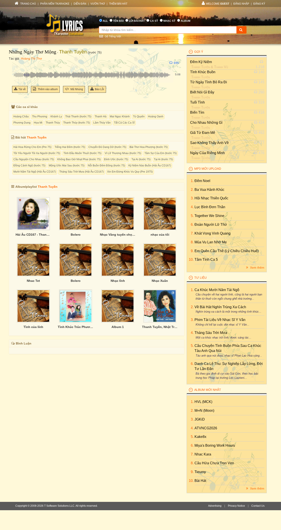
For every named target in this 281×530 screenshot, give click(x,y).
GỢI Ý (198, 51)
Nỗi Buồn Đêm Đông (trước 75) (106, 165)
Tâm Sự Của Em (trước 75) (160, 153)
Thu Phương (39, 116)
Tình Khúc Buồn (202, 72)
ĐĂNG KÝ (259, 3)
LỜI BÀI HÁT (137, 20)
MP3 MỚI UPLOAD (207, 168)
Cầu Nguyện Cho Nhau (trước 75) (33, 159)
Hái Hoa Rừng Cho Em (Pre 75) (32, 147)
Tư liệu (200, 277)
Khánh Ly (56, 116)
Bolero (76, 234)
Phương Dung (22, 122)
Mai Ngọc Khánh (120, 116)
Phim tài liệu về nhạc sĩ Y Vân (220, 320)
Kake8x (200, 437)
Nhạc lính (118, 280)
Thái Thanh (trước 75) (78, 116)
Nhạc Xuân (160, 280)
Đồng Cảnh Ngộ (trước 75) (29, 165)
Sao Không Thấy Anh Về (209, 143)
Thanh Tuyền (73, 52)
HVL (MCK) (203, 402)
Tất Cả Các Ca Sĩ (124, 122)
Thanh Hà (100, 116)
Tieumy (200, 472)
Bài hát (200, 481)
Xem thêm (256, 267)
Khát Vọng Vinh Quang (213, 233)
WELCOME (217, 3)
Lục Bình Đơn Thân (210, 207)
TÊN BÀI (118, 20)
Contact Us (258, 505)
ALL (105, 20)
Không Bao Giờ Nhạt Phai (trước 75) (79, 159)
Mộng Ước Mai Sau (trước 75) (67, 165)
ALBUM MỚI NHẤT (207, 390)
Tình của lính (33, 327)
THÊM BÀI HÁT (118, 3)
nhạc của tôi (160, 234)
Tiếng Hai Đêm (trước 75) (70, 147)
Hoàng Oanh (155, 116)
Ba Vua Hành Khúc (209, 189)
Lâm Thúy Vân (102, 122)
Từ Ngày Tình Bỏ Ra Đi (208, 82)
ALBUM (185, 20)
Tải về (22, 89)
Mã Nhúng (76, 89)
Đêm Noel (202, 181)
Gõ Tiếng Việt (112, 36)
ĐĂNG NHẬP (241, 3)
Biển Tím (197, 112)
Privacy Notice (236, 505)
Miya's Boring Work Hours (215, 445)
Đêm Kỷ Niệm (201, 62)
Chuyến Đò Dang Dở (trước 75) (107, 147)
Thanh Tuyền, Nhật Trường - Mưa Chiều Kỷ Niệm (160, 327)
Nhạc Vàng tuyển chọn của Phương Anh (117, 234)
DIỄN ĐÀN (80, 3)
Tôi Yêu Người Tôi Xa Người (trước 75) (36, 153)
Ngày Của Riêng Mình (207, 153)
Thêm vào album (47, 89)
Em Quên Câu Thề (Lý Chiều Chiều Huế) (227, 251)
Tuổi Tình (197, 102)
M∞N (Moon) (204, 410)
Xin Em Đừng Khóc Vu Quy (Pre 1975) (130, 171)
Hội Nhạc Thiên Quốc (211, 198)
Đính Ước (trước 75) (116, 159)
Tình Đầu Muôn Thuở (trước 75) (82, 153)
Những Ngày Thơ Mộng (32, 52)
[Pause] (16, 62)
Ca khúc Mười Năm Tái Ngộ (217, 290)
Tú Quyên (139, 116)
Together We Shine (209, 216)
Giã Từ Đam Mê (202, 133)
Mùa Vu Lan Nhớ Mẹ (211, 242)
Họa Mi (38, 122)
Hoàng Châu (21, 116)
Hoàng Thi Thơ (31, 58)
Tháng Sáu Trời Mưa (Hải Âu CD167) (81, 171)
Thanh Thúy (53, 122)
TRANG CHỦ (28, 3)
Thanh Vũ (221, 67)
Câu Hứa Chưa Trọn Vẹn (214, 463)
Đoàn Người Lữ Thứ (211, 224)
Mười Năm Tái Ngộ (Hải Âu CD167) (34, 171)
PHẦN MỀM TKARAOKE (54, 3)
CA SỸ (154, 20)
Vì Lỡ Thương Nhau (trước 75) (123, 153)
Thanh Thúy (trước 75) (76, 122)
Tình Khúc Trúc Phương (75, 327)
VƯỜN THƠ (97, 3)
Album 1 (118, 327)
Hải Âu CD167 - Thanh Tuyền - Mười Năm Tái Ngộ (33, 234)
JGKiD (200, 419)
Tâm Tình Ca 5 (206, 259)
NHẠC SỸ (169, 20)
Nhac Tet (33, 280)
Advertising (215, 505)
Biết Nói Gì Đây (202, 92)
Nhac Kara (203, 454)
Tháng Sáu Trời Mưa (211, 333)
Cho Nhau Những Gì (206, 122)
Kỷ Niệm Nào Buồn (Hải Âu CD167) (149, 165)
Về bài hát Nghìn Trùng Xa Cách (220, 307)
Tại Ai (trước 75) (141, 159)
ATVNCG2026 (206, 428)
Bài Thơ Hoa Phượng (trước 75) (149, 147)
